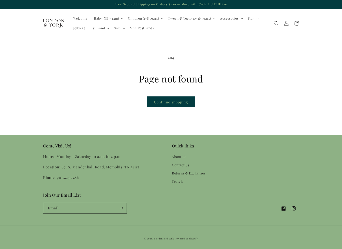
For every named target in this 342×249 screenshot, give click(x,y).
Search (177, 181)
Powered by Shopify (186, 238)
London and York (164, 238)
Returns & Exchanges (188, 173)
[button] (108, 18)
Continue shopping (171, 102)
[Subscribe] (121, 208)
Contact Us (180, 165)
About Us (179, 156)
